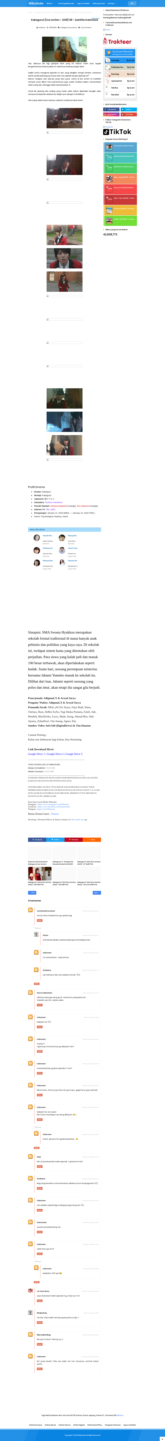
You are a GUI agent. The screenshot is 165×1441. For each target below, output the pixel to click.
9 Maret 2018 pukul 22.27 (91, 935)
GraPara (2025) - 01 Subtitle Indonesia (129, 209)
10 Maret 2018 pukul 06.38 (90, 1134)
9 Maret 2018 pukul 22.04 (90, 911)
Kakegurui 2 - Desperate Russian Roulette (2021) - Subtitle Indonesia (63, 864)
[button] (92, 840)
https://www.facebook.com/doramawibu (54, 807)
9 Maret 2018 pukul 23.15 (91, 953)
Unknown (47, 952)
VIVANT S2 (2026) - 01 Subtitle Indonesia (129, 219)
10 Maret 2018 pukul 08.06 (90, 1179)
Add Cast (95, 18)
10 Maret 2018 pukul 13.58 (91, 1222)
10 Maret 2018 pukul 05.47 (90, 1107)
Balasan (38, 928)
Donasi (55, 813)
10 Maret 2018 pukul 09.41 (90, 1201)
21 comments (86, 27)
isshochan (42, 1222)
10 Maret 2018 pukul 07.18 (91, 1157)
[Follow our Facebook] (111, 109)
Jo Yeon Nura (43, 1291)
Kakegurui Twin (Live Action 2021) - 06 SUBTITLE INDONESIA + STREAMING (39, 884)
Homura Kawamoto (59, 506)
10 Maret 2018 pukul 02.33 (90, 970)
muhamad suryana (46, 911)
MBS (53, 509)
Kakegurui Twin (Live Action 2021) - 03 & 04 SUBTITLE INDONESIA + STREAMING (89, 884)
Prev (33, 893)
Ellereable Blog (44, 1335)
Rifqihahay (42, 1313)
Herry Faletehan (44, 993)
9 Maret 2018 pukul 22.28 (91, 993)
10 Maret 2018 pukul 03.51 (91, 1064)
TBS (48, 509)
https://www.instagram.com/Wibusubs (53, 804)
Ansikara (47, 970)
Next (96, 893)
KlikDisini (120, 1415)
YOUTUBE (50, 768)
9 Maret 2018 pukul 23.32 (91, 1039)
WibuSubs (82, 1435)
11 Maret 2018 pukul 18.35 (91, 1269)
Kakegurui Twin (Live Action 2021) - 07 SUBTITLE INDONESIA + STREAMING (89, 864)
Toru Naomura (83, 506)
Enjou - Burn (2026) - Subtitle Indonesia (129, 198)
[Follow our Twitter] (129, 109)
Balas (40, 920)
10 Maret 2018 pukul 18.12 (91, 1244)
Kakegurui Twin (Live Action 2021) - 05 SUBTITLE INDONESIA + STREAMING (64, 884)
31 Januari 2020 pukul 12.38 (90, 1357)
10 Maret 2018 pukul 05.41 (90, 1086)
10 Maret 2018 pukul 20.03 (90, 1291)
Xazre (45, 935)
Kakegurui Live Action (68, 27)
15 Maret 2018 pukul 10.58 (91, 1335)
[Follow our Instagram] (111, 114)
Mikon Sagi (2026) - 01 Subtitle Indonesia (129, 177)
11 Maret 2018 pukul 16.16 (91, 1313)
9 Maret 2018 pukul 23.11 (91, 1017)
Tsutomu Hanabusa (53, 502)
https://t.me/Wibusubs (46, 809)
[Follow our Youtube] (129, 114)
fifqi (39, 1157)
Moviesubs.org (77, 819)
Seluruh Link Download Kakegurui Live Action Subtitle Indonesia (37, 864)
